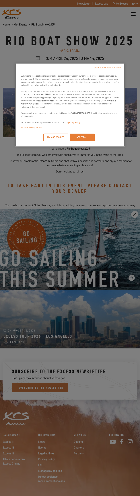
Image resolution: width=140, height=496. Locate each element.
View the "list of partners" (31, 127)
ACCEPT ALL (82, 137)
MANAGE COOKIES (55, 137)
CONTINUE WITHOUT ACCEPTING (108, 68)
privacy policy (74, 123)
